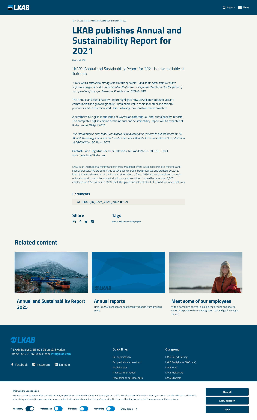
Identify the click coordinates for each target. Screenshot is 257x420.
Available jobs (120, 367)
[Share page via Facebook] (80, 222)
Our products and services (127, 362)
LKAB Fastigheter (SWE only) (180, 362)
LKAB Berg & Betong (176, 357)
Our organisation (122, 357)
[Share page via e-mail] (74, 222)
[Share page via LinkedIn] (92, 222)
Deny (227, 409)
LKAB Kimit (171, 367)
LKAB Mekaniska (174, 372)
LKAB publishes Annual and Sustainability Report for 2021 (102, 21)
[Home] (73, 21)
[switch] (58, 408)
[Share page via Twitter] (86, 222)
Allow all (227, 392)
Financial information (124, 372)
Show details (127, 409)
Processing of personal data (128, 377)
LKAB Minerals (173, 377)
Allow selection (227, 400)
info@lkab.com (61, 353)
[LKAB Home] (18, 7)
